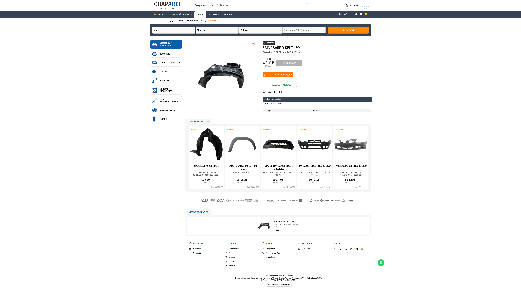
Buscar (350, 30)
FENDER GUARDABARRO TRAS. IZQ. (242, 167)
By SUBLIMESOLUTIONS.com (279, 284)
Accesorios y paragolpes (164, 21)
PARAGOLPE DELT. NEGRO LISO (315, 166)
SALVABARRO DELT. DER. (206, 166)
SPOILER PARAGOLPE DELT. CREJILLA (279, 167)
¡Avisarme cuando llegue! (279, 75)
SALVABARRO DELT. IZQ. (284, 221)
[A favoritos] (253, 44)
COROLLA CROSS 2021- (188, 21)
